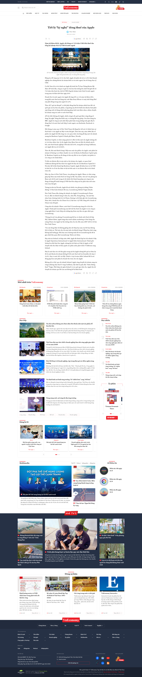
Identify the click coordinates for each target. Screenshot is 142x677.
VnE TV (73, 1)
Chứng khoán (50, 1)
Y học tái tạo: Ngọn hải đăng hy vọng (84, 504)
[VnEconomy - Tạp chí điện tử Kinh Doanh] (71, 620)
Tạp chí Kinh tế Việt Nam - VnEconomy (113, 672)
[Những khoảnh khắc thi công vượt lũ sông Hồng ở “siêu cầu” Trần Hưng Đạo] (30, 526)
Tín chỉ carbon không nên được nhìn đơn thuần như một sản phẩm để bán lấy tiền (69, 325)
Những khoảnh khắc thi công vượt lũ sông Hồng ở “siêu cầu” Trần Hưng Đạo (30, 538)
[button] (56, 454)
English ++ (92, 1)
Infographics (85, 463)
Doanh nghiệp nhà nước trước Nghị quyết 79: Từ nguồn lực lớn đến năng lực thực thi (81, 444)
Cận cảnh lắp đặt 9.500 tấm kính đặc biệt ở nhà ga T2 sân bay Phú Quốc (30, 563)
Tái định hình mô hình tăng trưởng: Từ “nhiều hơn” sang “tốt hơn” (68, 379)
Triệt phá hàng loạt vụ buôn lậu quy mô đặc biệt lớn (68, 552)
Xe (68, 1)
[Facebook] (105, 2)
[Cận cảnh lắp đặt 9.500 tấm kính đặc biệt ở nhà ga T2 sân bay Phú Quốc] (30, 550)
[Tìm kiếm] (22, 7)
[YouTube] (116, 2)
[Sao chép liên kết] (93, 39)
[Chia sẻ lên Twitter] (87, 39)
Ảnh (19, 648)
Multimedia (24, 463)
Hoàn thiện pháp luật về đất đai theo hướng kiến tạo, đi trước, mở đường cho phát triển (84, 306)
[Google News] (123, 2)
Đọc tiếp (23, 320)
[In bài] (46, 39)
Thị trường (75, 13)
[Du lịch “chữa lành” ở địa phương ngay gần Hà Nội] (112, 526)
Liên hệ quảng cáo (73, 663)
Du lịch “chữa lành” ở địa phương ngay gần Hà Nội (112, 536)
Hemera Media (43, 671)
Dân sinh (115, 13)
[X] (109, 2)
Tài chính (45, 13)
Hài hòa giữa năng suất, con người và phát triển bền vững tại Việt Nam (31, 444)
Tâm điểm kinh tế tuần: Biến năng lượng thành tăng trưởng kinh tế (84, 483)
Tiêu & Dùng (60, 1)
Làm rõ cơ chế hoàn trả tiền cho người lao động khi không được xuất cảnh (112, 563)
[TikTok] (119, 2)
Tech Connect (82, 1)
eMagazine (56, 440)
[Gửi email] (90, 39)
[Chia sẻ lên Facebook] (84, 39)
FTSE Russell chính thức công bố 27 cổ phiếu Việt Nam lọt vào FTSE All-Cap (57, 306)
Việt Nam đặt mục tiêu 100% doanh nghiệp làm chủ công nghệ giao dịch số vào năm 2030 (70, 343)
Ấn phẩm (112, 384)
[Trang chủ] (23, 13)
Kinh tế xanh (64, 13)
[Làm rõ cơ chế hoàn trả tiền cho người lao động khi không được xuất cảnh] (112, 550)
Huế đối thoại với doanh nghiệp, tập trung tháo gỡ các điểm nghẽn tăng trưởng (70, 362)
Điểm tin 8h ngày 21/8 (115, 491)
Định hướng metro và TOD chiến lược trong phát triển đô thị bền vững (29, 596)
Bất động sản (97, 13)
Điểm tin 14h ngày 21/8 (116, 470)
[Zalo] (112, 2)
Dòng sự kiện (71, 574)
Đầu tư (37, 13)
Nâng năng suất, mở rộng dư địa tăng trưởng (61, 398)
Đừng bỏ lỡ (24, 422)
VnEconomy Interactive (109, 593)
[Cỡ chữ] (49, 39)
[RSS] (108, 663)
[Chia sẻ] (96, 39)
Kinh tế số (54, 13)
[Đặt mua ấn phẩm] (120, 7)
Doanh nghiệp (86, 13)
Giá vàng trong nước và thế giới (84, 593)
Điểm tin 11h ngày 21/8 (116, 480)
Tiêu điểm (29, 13)
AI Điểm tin (112, 463)
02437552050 (62, 659)
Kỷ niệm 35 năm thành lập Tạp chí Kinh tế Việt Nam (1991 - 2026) (57, 596)
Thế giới (106, 13)
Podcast (79, 463)
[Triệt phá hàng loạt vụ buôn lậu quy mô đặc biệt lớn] (71, 534)
